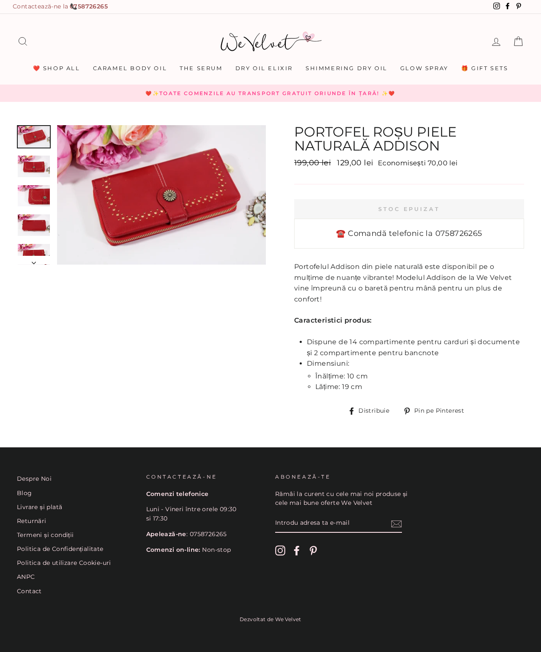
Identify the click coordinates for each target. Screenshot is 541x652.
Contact (29, 591)
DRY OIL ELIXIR (264, 68)
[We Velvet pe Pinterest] (313, 550)
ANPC (26, 576)
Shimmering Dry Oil (347, 68)
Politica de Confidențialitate (60, 548)
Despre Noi (34, 478)
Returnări (31, 521)
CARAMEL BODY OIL (130, 68)
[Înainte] (34, 260)
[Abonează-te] (396, 523)
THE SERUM (201, 68)
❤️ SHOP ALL (56, 68)
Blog (24, 493)
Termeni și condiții (45, 534)
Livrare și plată (39, 507)
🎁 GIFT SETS (484, 68)
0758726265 (89, 6)
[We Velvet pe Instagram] (280, 550)
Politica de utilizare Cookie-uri (64, 562)
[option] (270, 93)
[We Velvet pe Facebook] (297, 550)
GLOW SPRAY (424, 68)
